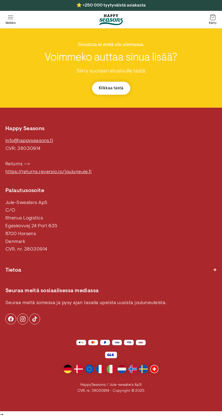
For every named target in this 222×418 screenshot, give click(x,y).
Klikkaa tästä (111, 88)
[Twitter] (35, 319)
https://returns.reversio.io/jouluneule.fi (48, 172)
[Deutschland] (67, 369)
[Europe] (89, 369)
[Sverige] (143, 369)
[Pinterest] (23, 319)
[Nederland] (121, 369)
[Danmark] (78, 369)
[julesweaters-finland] (111, 19)
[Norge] (132, 369)
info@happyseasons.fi (29, 141)
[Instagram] (11, 319)
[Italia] (111, 369)
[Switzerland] (154, 369)
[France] (100, 369)
